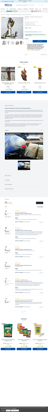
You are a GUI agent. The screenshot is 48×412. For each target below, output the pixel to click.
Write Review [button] (39, 202)
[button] (22, 311)
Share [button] (29, 221)
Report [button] (26, 221)
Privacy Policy (14, 408)
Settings (3, 410)
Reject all (8, 410)
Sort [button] (6, 206)
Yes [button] (24, 221)
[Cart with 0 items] (42, 5)
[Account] (39, 5)
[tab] (40, 206)
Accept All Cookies (15, 410)
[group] (10, 202)
